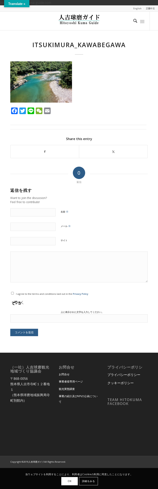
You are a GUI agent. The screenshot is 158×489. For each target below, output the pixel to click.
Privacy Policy (80, 293)
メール (66, 226)
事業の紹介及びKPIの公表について (78, 398)
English (137, 8)
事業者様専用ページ (71, 381)
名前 (65, 211)
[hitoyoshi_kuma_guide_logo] (79, 21)
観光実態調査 (67, 389)
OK (69, 481)
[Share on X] (113, 151)
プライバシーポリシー (123, 374)
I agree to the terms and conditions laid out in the (52, 293)
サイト (64, 240)
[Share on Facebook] (44, 151)
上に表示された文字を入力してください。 (82, 312)
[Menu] (142, 21)
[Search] (133, 21)
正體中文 (150, 8)
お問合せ (64, 374)
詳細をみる (88, 481)
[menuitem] (137, 8)
